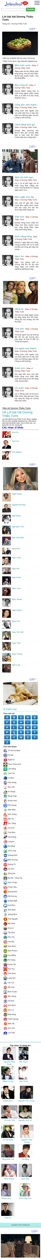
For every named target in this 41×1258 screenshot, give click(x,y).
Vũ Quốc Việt (9, 1120)
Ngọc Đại (15, 569)
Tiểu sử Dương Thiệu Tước (16, 408)
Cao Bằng (12, 955)
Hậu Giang (12, 782)
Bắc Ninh (11, 923)
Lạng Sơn (12, 978)
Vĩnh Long (12, 851)
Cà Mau (11, 778)
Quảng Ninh (12, 855)
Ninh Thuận (12, 882)
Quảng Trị (12, 864)
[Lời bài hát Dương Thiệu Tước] (7, 69)
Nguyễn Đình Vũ (25, 1120)
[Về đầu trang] (38, 1255)
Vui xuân (19, 388)
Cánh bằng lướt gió (25, 124)
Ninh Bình (12, 1005)
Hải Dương (12, 896)
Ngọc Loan (16, 588)
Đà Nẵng (11, 846)
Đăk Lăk (11, 1023)
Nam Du (15, 432)
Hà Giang (11, 960)
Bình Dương (13, 860)
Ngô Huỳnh (16, 516)
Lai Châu (11, 1033)
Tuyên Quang (13, 1019)
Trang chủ (6, 24)
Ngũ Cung (16, 665)
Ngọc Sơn (16, 621)
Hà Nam (11, 1001)
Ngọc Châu (16, 558)
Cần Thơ (11, 773)
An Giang (11, 791)
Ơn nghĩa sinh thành (25, 348)
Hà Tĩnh (11, 869)
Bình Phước (12, 951)
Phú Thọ (11, 969)
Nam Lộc (15, 441)
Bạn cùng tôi (21, 85)
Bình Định (12, 910)
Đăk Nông (12, 1014)
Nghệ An (11, 760)
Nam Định (12, 946)
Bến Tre (11, 819)
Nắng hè (19, 309)
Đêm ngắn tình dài (24, 197)
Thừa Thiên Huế (14, 764)
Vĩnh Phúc (12, 973)
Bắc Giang (12, 996)
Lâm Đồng (12, 769)
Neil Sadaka (17, 452)
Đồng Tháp (12, 796)
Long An (11, 841)
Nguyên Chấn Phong (26, 1141)
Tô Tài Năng (8, 1140)
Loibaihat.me (15, 3)
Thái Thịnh (23, 1081)
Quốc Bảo (25, 1179)
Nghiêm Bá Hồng (18, 505)
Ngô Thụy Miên (18, 538)
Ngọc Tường (17, 654)
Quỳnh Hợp (6, 1198)
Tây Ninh (11, 932)
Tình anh (19, 328)
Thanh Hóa (12, 887)
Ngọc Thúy (16, 643)
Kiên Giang (12, 814)
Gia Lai (10, 928)
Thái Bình (11, 832)
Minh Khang (9, 1179)
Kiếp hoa (19, 216)
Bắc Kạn (11, 987)
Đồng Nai (11, 873)
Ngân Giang (16, 494)
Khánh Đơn (7, 1101)
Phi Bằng (25, 1159)
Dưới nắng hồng (23, 236)
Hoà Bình (11, 905)
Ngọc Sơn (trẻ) (18, 632)
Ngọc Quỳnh (17, 610)
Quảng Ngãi (12, 901)
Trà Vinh (11, 828)
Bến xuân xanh (22, 65)
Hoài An (8, 1218)
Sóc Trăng (12, 823)
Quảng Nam (12, 892)
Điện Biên (12, 810)
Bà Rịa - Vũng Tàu (15, 878)
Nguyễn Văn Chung (26, 1101)
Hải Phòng (12, 837)
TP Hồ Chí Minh (14, 751)
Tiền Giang (12, 805)
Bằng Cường (8, 1081)
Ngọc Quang (17, 599)
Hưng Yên (12, 964)
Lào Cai (11, 983)
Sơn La (11, 1010)
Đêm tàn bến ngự (24, 177)
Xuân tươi (20, 368)
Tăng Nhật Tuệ (8, 1159)
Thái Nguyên (13, 919)
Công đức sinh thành (26, 104)
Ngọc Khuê (16, 577)
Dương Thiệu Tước (19, 24)
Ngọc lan (19, 256)
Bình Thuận (12, 992)
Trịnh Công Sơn (25, 1198)
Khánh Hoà (12, 801)
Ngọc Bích (16, 548)
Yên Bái (11, 942)
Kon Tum (11, 1028)
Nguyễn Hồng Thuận (9, 1063)
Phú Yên (11, 937)
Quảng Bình (12, 914)
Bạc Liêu (11, 787)
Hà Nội (10, 755)
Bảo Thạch (23, 1062)
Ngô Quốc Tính (18, 527)
